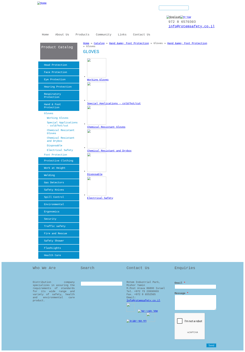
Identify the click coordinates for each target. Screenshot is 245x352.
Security (50, 218)
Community (103, 34)
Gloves (48, 113)
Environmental (54, 204)
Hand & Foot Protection (52, 106)
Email (180, 282)
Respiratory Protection (52, 96)
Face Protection (55, 72)
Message (181, 293)
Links (122, 34)
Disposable (54, 145)
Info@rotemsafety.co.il (143, 300)
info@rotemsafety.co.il (191, 26)
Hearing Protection (58, 86)
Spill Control (54, 197)
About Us (62, 34)
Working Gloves (57, 118)
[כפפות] (185, 17)
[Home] (42, 3)
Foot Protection (55, 154)
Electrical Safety (60, 150)
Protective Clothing (58, 160)
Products (82, 34)
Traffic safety (54, 226)
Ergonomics (51, 211)
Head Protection (55, 64)
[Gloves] (173, 17)
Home (45, 34)
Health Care (52, 255)
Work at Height (54, 167)
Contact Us (141, 34)
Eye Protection (54, 79)
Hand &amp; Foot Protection (129, 43)
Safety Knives (54, 189)
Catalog (99, 43)
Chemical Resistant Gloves (60, 132)
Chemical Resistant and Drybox (60, 139)
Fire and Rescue (55, 233)
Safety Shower (54, 240)
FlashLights (52, 248)
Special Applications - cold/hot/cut (62, 124)
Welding (49, 175)
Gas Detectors (54, 182)
